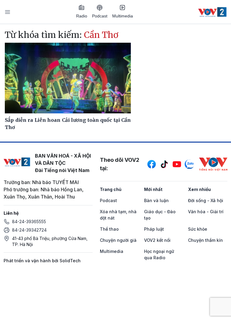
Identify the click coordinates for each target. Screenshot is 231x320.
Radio (81, 16)
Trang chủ (111, 189)
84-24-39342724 (29, 229)
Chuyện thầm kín (205, 240)
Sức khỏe (197, 229)
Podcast (99, 16)
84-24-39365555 (29, 221)
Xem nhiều (199, 189)
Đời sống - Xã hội (205, 200)
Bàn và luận (156, 200)
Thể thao (109, 229)
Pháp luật (154, 229)
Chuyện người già (118, 240)
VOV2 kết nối (157, 240)
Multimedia (122, 16)
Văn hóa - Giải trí (205, 211)
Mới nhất (153, 189)
